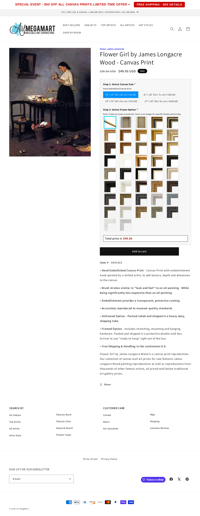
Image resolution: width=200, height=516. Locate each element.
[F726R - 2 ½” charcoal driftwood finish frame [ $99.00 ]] (110, 212)
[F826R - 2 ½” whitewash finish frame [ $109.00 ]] (126, 212)
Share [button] (107, 384)
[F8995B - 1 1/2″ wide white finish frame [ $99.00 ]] (126, 161)
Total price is (118, 238)
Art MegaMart (23, 508)
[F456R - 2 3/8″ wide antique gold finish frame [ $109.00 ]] (110, 135)
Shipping (155, 421)
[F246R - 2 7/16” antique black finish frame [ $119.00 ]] (141, 199)
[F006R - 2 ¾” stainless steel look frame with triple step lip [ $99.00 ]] (157, 199)
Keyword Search (64, 428)
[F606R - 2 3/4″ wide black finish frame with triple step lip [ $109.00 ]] (126, 173)
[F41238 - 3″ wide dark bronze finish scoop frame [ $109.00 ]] (141, 186)
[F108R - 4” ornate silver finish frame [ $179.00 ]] (157, 212)
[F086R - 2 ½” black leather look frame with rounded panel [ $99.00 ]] (110, 199)
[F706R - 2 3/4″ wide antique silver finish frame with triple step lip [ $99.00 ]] (173, 173)
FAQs (152, 414)
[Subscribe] (70, 479)
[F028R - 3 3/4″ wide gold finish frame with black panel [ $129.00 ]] (157, 122)
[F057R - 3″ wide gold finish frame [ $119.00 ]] (157, 135)
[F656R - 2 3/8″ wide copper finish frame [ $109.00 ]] (126, 135)
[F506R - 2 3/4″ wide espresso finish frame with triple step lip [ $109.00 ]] (173, 161)
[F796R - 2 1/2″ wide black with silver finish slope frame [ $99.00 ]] (141, 173)
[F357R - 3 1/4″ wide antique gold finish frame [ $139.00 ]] (141, 161)
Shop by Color (63, 421)
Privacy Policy (109, 459)
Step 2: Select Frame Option (142, 111)
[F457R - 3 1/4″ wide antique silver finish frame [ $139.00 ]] (157, 161)
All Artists (14, 428)
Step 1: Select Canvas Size (119, 86)
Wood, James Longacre (112, 49)
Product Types (63, 434)
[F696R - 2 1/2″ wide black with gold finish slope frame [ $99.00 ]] (157, 173)
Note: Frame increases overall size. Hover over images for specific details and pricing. (142, 114)
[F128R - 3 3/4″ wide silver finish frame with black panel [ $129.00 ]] (173, 122)
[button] (172, 29)
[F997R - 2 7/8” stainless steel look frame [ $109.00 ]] (110, 225)
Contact (107, 415)
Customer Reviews (159, 428)
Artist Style (15, 435)
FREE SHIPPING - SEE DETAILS (159, 4)
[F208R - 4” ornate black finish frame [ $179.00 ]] (173, 212)
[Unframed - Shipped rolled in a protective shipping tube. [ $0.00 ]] (110, 122)
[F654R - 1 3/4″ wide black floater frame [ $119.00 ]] (110, 186)
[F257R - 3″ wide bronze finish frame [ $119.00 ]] (141, 135)
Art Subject (15, 415)
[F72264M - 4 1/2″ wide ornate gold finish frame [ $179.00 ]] (157, 186)
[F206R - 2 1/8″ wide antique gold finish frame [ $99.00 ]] (126, 148)
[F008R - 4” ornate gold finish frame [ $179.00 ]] (141, 212)
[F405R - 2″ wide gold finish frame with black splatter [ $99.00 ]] (173, 148)
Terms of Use (90, 459)
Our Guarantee (110, 428)
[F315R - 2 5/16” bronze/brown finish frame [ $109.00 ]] (173, 186)
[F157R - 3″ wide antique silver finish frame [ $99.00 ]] (173, 135)
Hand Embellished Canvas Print (117, 88)
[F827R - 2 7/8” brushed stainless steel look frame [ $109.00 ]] (126, 225)
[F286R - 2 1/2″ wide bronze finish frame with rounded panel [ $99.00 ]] (157, 148)
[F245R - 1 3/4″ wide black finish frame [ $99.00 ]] (110, 161)
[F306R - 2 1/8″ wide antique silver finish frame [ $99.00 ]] (141, 148)
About (106, 421)
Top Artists (15, 421)
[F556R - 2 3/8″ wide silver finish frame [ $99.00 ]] (110, 173)
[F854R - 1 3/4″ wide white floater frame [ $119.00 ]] (126, 186)
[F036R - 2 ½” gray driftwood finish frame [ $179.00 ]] (173, 199)
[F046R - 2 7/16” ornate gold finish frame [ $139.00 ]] (126, 199)
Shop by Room (63, 414)
